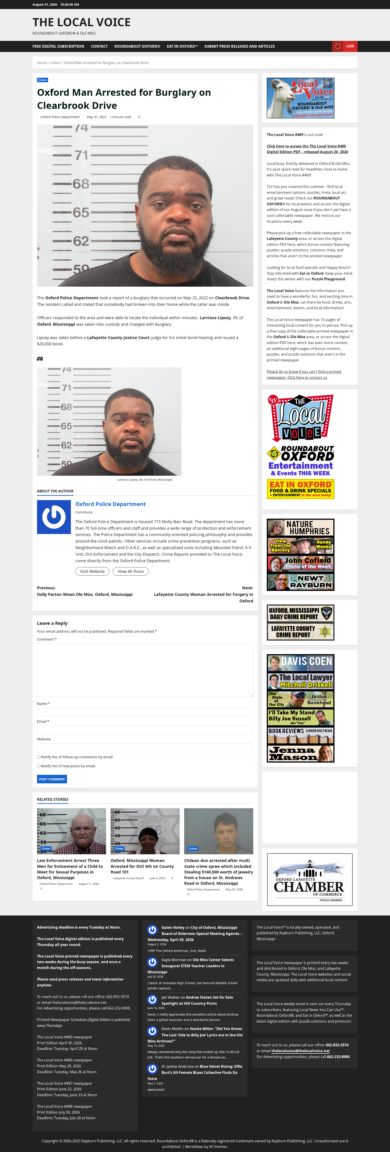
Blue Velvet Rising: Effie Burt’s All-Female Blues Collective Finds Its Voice (195, 1072)
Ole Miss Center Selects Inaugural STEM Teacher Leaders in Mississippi (191, 965)
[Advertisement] (310, 807)
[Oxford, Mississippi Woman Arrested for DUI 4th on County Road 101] (145, 831)
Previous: (84, 591)
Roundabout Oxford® (137, 46)
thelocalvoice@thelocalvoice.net (301, 1050)
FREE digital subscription (58, 46)
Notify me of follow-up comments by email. (77, 756)
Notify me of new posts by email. (68, 765)
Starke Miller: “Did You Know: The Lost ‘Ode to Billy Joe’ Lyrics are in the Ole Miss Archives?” (195, 1034)
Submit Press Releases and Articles (239, 46)
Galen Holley (173, 927)
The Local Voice (81, 22)
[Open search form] (327, 46)
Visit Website (92, 571)
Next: (203, 594)
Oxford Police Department (60, 117)
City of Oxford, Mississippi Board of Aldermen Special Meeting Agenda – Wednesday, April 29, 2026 (195, 933)
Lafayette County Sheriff (128, 878)
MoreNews (194, 1146)
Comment (47, 639)
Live (350, 46)
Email (43, 721)
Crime (42, 80)
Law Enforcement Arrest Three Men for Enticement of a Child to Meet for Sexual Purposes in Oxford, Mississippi (70, 869)
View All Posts (131, 571)
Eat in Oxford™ (182, 46)
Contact (99, 46)
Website (44, 739)
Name (43, 703)
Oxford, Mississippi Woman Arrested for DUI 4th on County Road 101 (142, 866)
